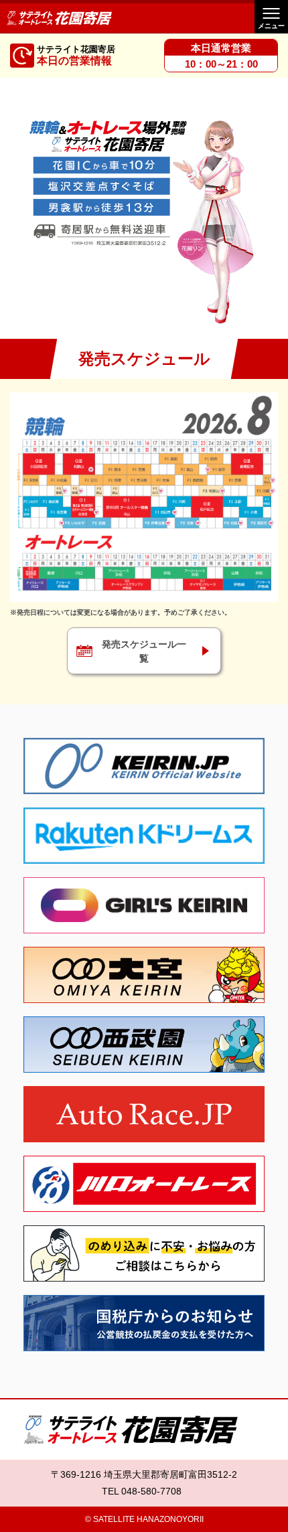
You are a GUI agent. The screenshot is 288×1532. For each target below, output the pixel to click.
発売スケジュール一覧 (144, 651)
